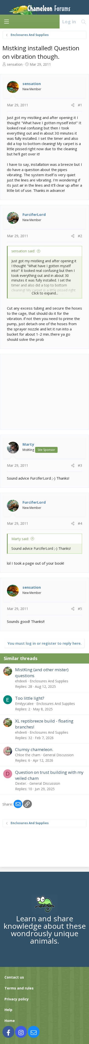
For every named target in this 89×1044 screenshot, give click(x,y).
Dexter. (21, 783)
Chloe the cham (27, 755)
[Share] (72, 105)
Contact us (14, 977)
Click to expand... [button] (45, 293)
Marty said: (20, 538)
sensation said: (23, 251)
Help (8, 1009)
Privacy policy (16, 999)
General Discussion (58, 755)
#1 (80, 105)
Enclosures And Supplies (49, 681)
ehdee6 (21, 681)
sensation (14, 64)
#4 (80, 523)
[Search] (83, 22)
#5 (80, 608)
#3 (80, 465)
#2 (80, 235)
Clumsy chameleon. (34, 749)
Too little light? (29, 698)
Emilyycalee (24, 703)
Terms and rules (19, 988)
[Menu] (6, 21)
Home (9, 1020)
